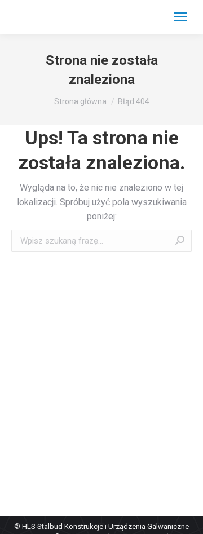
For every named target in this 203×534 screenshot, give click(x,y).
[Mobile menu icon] (180, 17)
